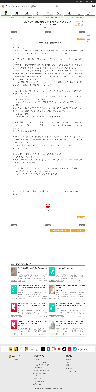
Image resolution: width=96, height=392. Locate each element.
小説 (7, 17)
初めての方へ (16, 360)
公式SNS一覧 (83, 350)
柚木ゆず (58, 272)
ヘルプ (35, 376)
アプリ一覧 (34, 350)
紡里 (19, 272)
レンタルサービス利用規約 (41, 365)
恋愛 (50, 298)
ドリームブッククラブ (72, 371)
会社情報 (68, 359)
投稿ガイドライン (38, 378)
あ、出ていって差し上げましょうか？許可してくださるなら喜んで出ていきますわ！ (42, 17)
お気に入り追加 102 (60, 230)
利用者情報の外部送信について (42, 373)
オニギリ (20, 308)
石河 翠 (58, 325)
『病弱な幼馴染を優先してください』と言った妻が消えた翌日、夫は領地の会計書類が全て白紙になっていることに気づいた (32, 287)
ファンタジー (14, 280)
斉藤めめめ (59, 290)
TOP (3, 17)
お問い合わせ (37, 384)
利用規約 (36, 359)
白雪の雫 (58, 308)
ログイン (91, 1)
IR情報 (68, 362)
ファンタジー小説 (14, 17)
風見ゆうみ (20, 325)
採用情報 (68, 365)
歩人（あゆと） (22, 290)
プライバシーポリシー (39, 381)
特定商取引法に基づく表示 (41, 370)
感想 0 (78, 230)
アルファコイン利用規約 (40, 362)
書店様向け (69, 368)
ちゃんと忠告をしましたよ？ (64, 268)
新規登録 (81, 1)
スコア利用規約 (38, 367)
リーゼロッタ (48, 27)
